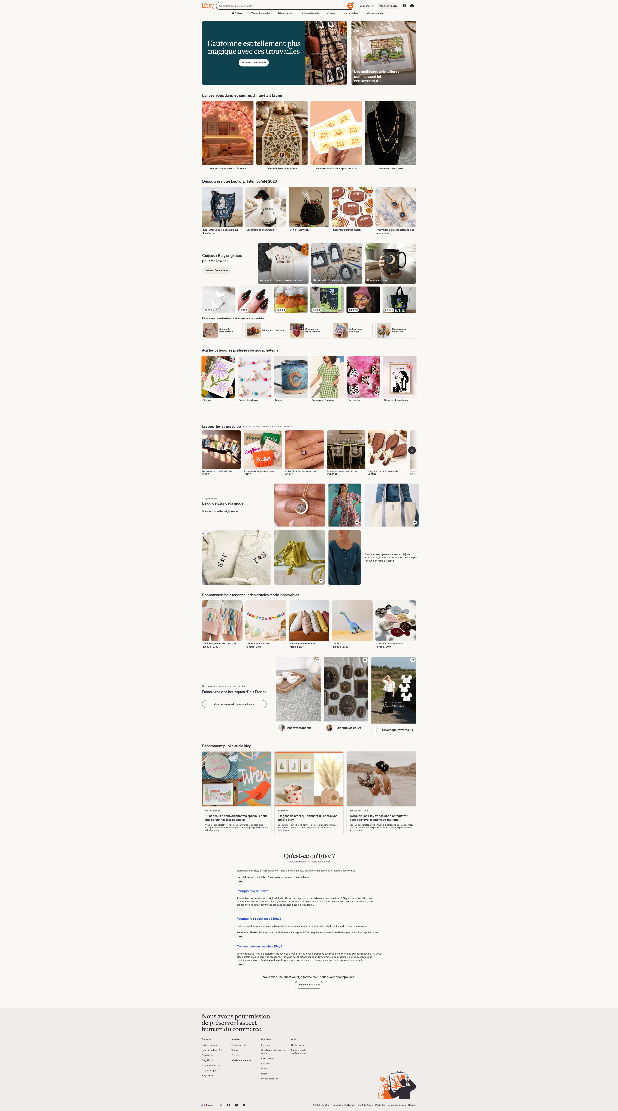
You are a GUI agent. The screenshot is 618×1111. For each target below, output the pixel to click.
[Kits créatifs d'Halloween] (336, 263)
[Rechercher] (350, 6)
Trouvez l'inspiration (216, 270)
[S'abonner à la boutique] (317, 660)
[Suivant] (412, 450)
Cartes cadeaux (375, 13)
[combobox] (281, 6)
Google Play (237, 1090)
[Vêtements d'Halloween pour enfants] (283, 263)
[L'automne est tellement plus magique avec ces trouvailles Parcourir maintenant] (274, 53)
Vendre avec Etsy (388, 6)
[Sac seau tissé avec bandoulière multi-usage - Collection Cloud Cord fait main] (299, 557)
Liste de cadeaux (351, 13)
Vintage (331, 13)
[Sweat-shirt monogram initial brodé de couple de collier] (236, 557)
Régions (412, 1105)
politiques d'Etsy (365, 953)
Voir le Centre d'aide (309, 984)
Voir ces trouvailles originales (218, 511)
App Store (212, 1090)
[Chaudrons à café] (390, 263)
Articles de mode (310, 13)
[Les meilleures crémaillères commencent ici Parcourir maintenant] (383, 53)
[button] (207, 1105)
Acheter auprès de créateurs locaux (234, 704)
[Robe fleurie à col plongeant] (344, 505)
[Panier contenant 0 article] (412, 6)
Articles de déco (286, 13)
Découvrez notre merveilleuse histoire (309, 861)
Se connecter (367, 6)
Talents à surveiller (260, 13)
